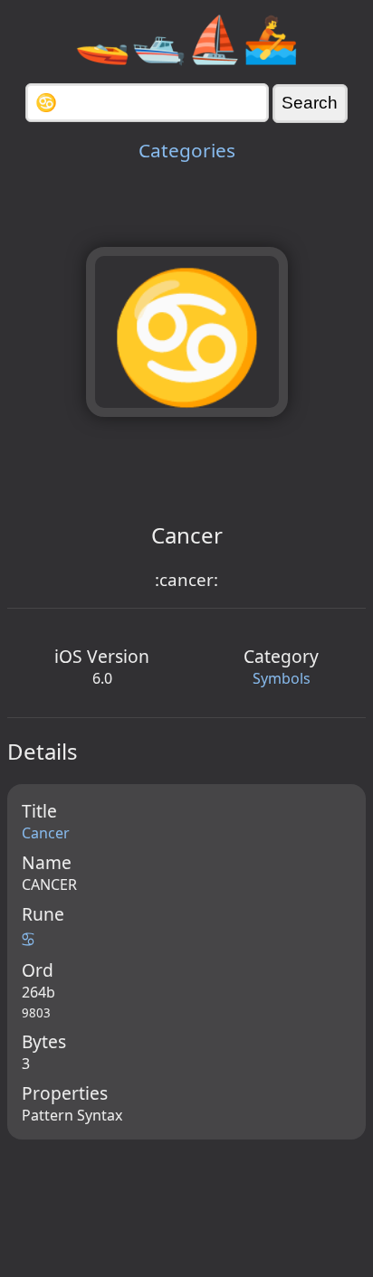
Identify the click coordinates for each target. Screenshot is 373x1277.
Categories (187, 150)
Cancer (46, 833)
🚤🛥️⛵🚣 (186, 38)
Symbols (282, 678)
